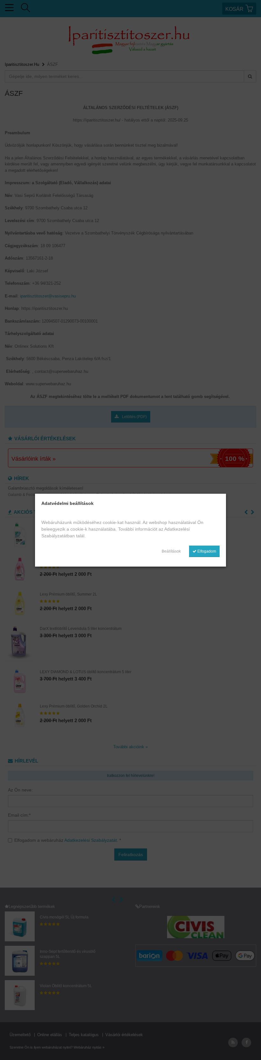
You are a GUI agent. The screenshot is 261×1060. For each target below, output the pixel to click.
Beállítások (171, 551)
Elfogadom (206, 551)
